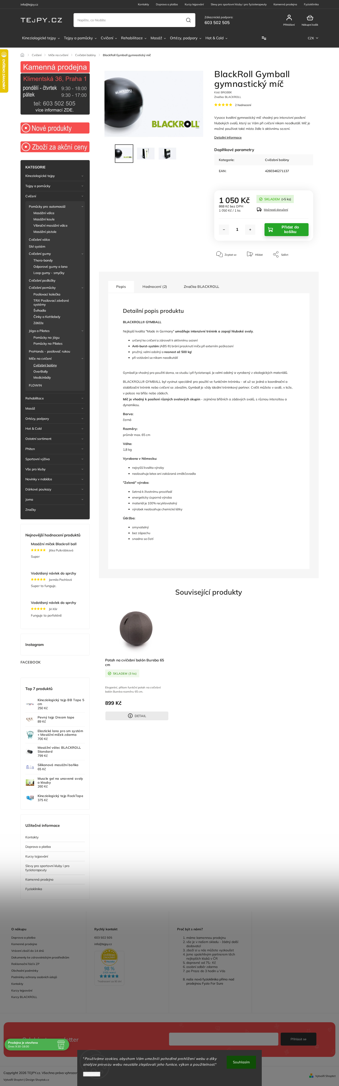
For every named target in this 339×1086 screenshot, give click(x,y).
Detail (140, 716)
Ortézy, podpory (37, 419)
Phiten (30, 449)
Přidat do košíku (290, 229)
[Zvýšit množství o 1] (250, 230)
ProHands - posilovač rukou (49, 351)
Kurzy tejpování (194, 4)
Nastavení (91, 1074)
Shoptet (19, 1079)
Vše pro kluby (35, 469)
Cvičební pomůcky (42, 288)
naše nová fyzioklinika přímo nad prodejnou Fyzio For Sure (210, 981)
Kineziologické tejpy (40, 176)
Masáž (30, 408)
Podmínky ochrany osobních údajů (34, 977)
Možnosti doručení (276, 209)
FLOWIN (35, 385)
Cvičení (30, 196)
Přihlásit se (298, 1039)
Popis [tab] (121, 286)
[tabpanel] (137, 662)
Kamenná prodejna (285, 4)
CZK (311, 38)
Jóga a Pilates (39, 331)
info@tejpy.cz (103, 944)
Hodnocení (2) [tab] (155, 286)
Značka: (227, 97)
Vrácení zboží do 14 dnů (27, 950)
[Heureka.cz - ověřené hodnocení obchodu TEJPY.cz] (127, 967)
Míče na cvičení (40, 358)
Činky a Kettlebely (46, 317)
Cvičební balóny (45, 365)
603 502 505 (103, 937)
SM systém (37, 246)
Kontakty (143, 4)
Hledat (188, 20)
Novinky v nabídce (38, 479)
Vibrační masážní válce (50, 225)
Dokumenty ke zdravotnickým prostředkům (40, 957)
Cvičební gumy (40, 254)
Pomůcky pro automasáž (47, 206)
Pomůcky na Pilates (48, 343)
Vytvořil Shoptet (325, 1076)
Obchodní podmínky (24, 970)
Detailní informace (228, 137)
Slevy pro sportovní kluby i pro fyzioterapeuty (239, 4)
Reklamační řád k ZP (25, 964)
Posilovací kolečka (46, 294)
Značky (30, 510)
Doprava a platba (167, 4)
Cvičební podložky (42, 280)
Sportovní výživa (37, 459)
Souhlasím (241, 1062)
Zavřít (299, 268)
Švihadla (39, 310)
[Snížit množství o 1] (224, 230)
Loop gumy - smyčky (49, 273)
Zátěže (38, 323)
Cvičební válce (39, 239)
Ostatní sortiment (38, 439)
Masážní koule (44, 219)
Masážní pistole (45, 232)
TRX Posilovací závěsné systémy (51, 302)
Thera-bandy (43, 260)
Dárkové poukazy (38, 489)
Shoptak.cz (42, 1079)
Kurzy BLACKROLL (24, 997)
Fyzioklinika (311, 4)
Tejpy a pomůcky (38, 186)
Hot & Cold (33, 428)
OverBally (40, 371)
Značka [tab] (201, 286)
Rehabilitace (34, 398)
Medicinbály (42, 377)
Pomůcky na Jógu (46, 337)
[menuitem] (41, 38)
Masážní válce (43, 213)
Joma (29, 499)
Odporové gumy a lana (50, 267)
